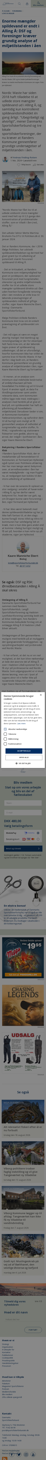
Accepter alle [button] (23, 751)
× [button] (41, 695)
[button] (23, 763)
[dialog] (23, 730)
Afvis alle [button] (24, 757)
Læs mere (21, 723)
